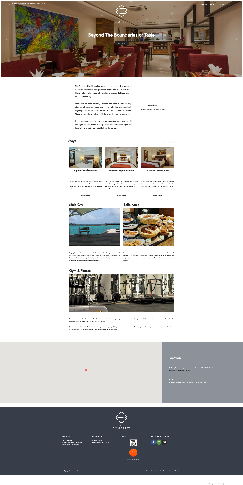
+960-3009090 (41, 3)
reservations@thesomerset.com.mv (179, 370)
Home (148, 471)
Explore (229, 4)
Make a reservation (169, 142)
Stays (72, 141)
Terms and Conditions (175, 471)
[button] (94, 244)
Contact (221, 4)
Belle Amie (131, 205)
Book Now (204, 4)
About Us (213, 4)
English (212, 484)
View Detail (85, 195)
